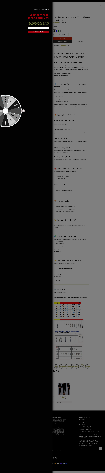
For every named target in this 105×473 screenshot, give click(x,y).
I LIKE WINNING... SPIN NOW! (38, 31)
